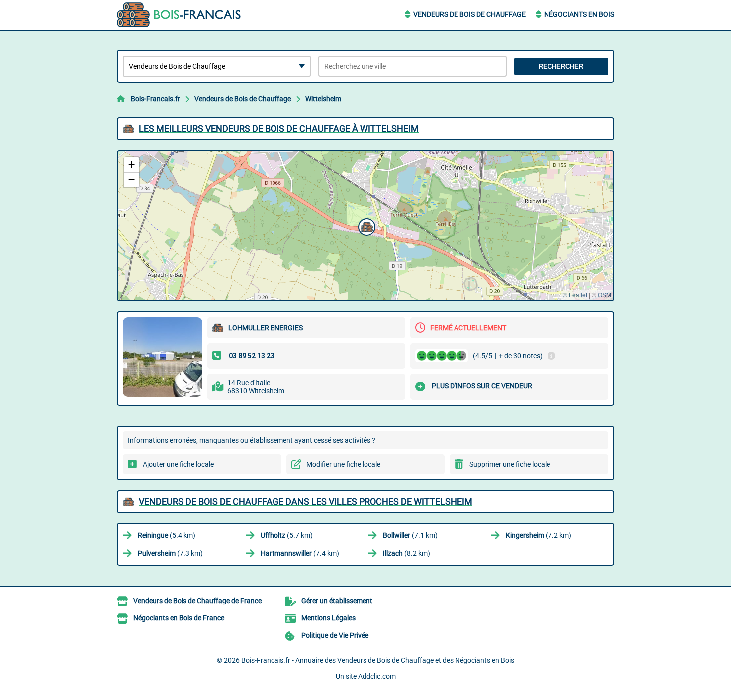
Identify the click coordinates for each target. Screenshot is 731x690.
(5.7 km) (287, 535)
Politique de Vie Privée (334, 635)
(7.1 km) (410, 535)
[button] (365, 225)
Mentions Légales (328, 618)
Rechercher (561, 66)
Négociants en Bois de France (178, 618)
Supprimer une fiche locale (509, 464)
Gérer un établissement (336, 600)
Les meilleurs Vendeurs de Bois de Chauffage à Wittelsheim (279, 128)
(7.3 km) (170, 553)
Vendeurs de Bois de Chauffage (469, 14)
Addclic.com (377, 676)
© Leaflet (575, 294)
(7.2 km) (538, 535)
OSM (604, 294)
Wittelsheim (323, 99)
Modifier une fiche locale (343, 464)
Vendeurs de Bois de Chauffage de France (197, 600)
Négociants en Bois (579, 14)
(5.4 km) (166, 535)
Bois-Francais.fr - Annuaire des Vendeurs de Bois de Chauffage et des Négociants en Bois (377, 660)
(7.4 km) (300, 553)
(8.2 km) (406, 553)
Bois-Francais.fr (155, 99)
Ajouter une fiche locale (178, 464)
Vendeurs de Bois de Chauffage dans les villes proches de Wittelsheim (305, 501)
